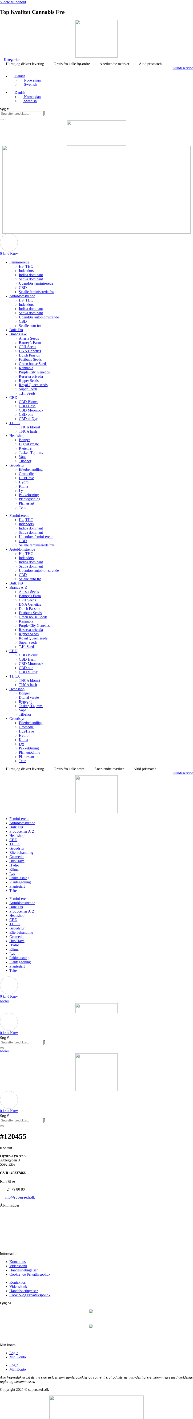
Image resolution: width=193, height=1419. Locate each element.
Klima (23, 486)
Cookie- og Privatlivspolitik (29, 1274)
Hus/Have (26, 478)
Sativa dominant (31, 279)
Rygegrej (25, 448)
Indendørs (26, 271)
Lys (21, 491)
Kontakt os (17, 1262)
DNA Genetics (30, 351)
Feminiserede (19, 262)
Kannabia (26, 368)
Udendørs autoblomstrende (39, 317)
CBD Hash (27, 406)
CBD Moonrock (31, 410)
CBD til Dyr (28, 419)
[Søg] (2, 119)
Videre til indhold (13, 2)
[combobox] (22, 113)
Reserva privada (31, 376)
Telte (22, 508)
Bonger (24, 440)
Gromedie (26, 474)
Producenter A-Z (21, 831)
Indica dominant (31, 275)
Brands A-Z (18, 334)
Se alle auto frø (30, 326)
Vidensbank (18, 1266)
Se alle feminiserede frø (36, 292)
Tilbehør (25, 461)
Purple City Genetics (34, 372)
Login (13, 1353)
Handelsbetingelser (23, 1270)
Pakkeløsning (29, 495)
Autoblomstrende (22, 296)
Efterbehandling (31, 469)
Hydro (23, 482)
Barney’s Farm (30, 343)
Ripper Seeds (29, 381)
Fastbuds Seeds (30, 359)
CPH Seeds (27, 347)
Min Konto (17, 1357)
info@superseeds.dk (19, 1197)
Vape (22, 457)
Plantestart (26, 503)
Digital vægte (29, 444)
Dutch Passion (29, 355)
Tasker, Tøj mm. (31, 453)
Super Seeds (28, 389)
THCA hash (28, 431)
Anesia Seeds (29, 338)
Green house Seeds (33, 364)
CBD (23, 288)
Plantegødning (29, 499)
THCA (14, 423)
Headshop (16, 436)
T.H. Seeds (27, 393)
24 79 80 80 (12, 1189)
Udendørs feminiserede (36, 283)
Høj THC (26, 266)
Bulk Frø (16, 330)
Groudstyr (16, 465)
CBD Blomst (28, 402)
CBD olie (26, 414)
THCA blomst (29, 427)
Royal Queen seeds (33, 385)
